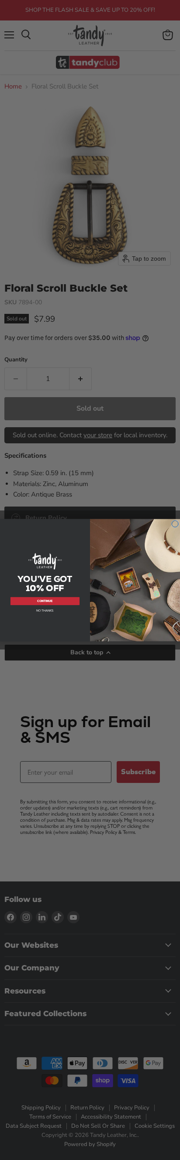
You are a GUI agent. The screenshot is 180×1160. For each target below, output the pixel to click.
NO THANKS (45, 610)
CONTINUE (44, 601)
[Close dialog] (175, 523)
